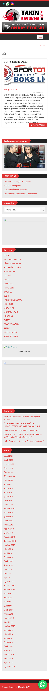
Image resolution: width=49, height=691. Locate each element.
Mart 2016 (8, 638)
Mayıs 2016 (8, 630)
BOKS (6, 255)
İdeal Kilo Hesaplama (12, 185)
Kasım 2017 (9, 569)
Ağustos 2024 (9, 476)
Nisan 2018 (8, 549)
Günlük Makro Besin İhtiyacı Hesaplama (20, 193)
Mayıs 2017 (8, 593)
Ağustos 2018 (9, 537)
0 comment (40, 92)
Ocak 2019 (8, 520)
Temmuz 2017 (10, 585)
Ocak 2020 (8, 500)
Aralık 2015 (8, 650)
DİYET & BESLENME (12, 263)
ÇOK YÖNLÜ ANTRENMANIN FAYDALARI (21, 430)
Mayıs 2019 (8, 512)
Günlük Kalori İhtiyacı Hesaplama (17, 181)
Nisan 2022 (8, 480)
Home (42, 45)
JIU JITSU (8, 291)
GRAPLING (8, 283)
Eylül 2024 (8, 472)
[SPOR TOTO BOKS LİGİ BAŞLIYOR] (24, 76)
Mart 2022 (8, 484)
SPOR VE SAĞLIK (11, 324)
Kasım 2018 (9, 528)
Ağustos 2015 (9, 666)
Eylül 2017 (8, 577)
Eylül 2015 (8, 662)
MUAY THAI (9, 308)
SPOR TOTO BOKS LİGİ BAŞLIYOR (16, 61)
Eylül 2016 (8, 622)
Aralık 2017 (8, 565)
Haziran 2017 (9, 589)
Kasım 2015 (9, 654)
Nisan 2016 (8, 634)
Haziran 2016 (9, 626)
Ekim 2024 (8, 468)
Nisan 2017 (8, 597)
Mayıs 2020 (8, 488)
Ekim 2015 (8, 658)
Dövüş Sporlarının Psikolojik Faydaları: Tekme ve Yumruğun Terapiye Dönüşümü (23, 435)
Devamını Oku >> (38, 124)
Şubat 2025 (8, 456)
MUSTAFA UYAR (11, 312)
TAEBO (7, 328)
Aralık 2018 (8, 524)
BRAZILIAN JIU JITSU (13, 259)
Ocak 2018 (8, 561)
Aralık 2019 (8, 504)
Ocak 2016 (8, 646)
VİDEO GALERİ (10, 332)
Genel (6, 279)
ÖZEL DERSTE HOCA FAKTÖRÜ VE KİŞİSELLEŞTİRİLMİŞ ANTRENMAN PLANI (22, 424)
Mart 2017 (8, 601)
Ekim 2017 (8, 573)
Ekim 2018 (8, 532)
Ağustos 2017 (9, 581)
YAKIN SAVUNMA (11, 336)
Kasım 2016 (9, 618)
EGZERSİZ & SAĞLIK (13, 267)
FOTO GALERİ (10, 271)
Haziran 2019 (9, 508)
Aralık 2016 (8, 613)
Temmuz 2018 (10, 541)
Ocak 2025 (8, 460)
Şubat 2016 (8, 642)
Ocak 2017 (8, 609)
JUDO (6, 295)
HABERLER (9, 287)
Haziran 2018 (9, 545)
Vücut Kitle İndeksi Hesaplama (16, 189)
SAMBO (7, 320)
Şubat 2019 (8, 516)
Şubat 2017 (8, 605)
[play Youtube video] (24, 156)
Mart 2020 (8, 492)
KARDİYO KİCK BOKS (13, 300)
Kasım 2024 (9, 464)
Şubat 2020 (8, 496)
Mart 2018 (8, 553)
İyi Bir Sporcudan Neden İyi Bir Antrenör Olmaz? (24, 441)
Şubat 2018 (8, 557)
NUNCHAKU (9, 316)
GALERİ (7, 275)
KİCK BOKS (8, 304)
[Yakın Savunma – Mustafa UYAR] (23, 15)
